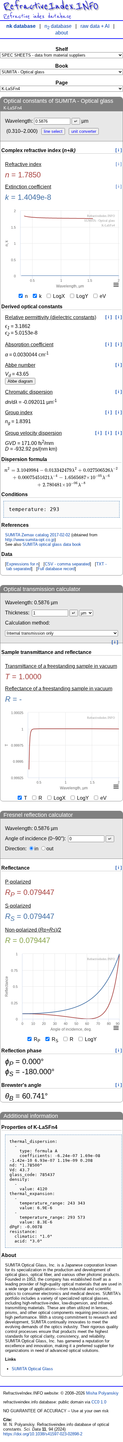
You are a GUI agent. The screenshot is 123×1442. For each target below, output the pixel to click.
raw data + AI (94, 26)
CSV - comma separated (67, 564)
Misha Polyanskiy (102, 1393)
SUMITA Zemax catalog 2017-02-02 (37, 535)
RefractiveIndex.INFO (50, 6)
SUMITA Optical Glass (32, 1368)
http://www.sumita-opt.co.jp (30, 539)
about (61, 32)
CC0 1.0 (98, 1402)
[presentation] (61, 477)
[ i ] (118, 150)
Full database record (56, 568)
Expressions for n (22, 564)
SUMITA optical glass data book (51, 544)
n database (58, 26)
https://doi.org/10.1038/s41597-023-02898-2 (42, 1434)
